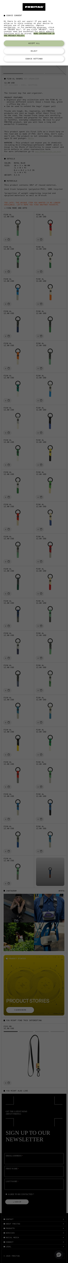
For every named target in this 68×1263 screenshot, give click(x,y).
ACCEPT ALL (34, 43)
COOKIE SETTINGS (34, 59)
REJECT (34, 51)
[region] (34, 32)
